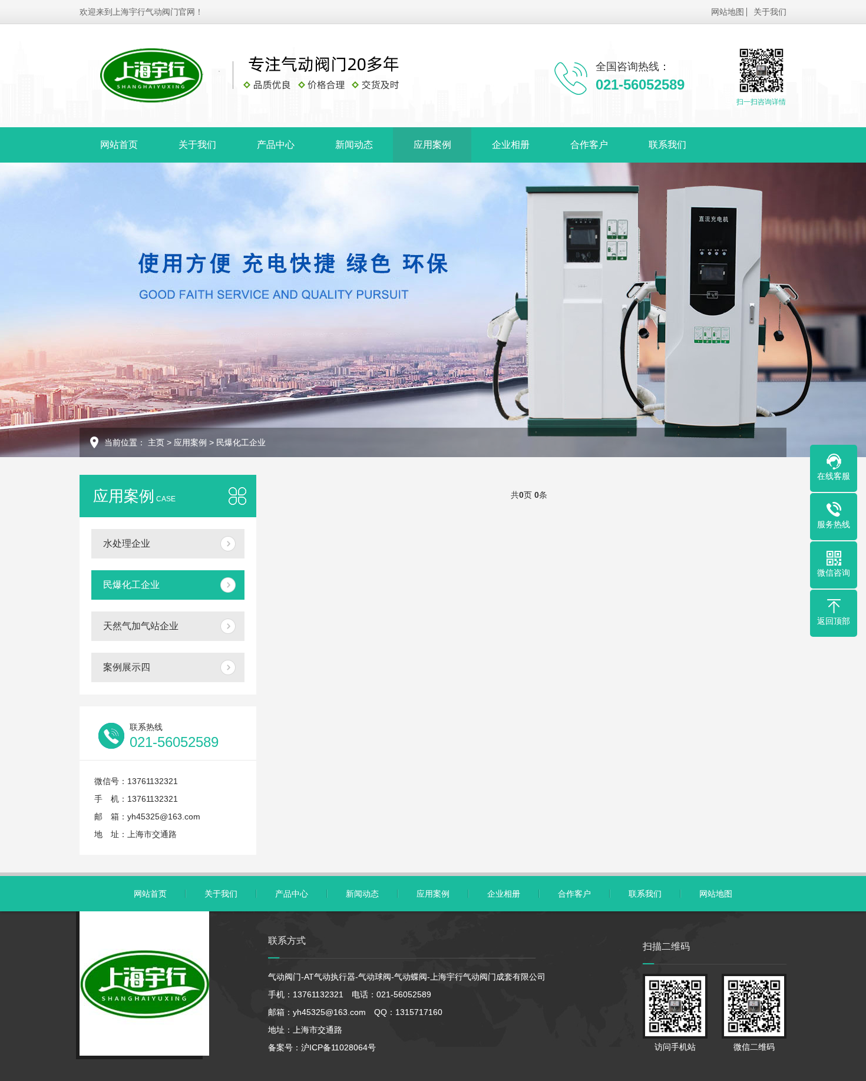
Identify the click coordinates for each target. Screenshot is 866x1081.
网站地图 (727, 11)
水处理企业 (126, 543)
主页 (156, 442)
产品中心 (276, 145)
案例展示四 (126, 667)
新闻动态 (354, 145)
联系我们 (667, 145)
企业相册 (511, 145)
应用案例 (432, 145)
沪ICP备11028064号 (338, 1047)
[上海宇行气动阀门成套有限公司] (265, 75)
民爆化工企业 (241, 442)
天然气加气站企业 (141, 626)
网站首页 (119, 145)
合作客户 (589, 145)
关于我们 (769, 11)
